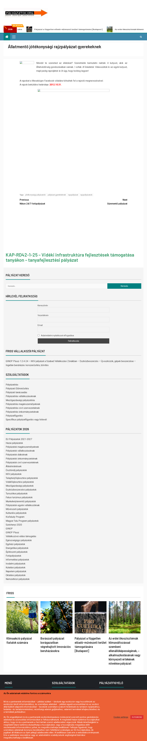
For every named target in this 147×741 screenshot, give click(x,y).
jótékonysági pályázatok (35, 195)
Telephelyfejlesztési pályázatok (22, 478)
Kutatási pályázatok (15, 567)
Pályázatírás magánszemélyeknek (23, 404)
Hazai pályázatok (14, 443)
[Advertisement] (73, 229)
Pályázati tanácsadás (16, 392)
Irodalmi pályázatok (15, 563)
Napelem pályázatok (16, 571)
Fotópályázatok (13, 555)
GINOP (9, 528)
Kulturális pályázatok (16, 513)
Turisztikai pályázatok (17, 493)
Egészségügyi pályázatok (19, 540)
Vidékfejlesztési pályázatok (20, 482)
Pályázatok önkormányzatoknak (21, 458)
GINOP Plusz (12, 532)
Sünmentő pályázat (117, 201)
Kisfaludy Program (15, 517)
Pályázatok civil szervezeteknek (22, 462)
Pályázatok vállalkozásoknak (20, 450)
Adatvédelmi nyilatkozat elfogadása (57, 335)
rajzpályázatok (86, 195)
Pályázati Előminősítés (17, 388)
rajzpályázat (73, 195)
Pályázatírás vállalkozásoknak (21, 396)
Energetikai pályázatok (17, 548)
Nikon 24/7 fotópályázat (32, 201)
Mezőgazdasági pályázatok (20, 485)
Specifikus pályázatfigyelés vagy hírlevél (26, 419)
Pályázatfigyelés (14, 415)
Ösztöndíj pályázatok (16, 470)
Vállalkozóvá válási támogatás (21, 536)
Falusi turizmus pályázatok (19, 497)
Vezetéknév (43, 315)
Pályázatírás (12, 384)
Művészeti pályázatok (17, 509)
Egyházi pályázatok (15, 544)
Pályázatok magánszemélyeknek (22, 447)
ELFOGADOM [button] (137, 717)
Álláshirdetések (14, 466)
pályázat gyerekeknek (57, 195)
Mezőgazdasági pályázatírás (20, 400)
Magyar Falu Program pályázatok (22, 521)
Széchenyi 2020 (14, 524)
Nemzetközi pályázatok (18, 579)
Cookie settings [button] (121, 717)
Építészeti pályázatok (17, 552)
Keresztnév (43, 305)
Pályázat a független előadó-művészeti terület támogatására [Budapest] (51, 29)
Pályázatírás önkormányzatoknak (22, 411)
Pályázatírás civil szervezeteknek (23, 408)
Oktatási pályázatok (16, 575)
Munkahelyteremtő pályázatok (21, 501)
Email (40, 325)
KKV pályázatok (14, 474)
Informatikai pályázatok (17, 559)
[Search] (141, 36)
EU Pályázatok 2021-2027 (19, 439)
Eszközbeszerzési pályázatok (21, 489)
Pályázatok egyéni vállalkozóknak (23, 505)
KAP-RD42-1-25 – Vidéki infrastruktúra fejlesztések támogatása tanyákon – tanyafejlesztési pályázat (70, 257)
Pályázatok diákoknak (17, 454)
